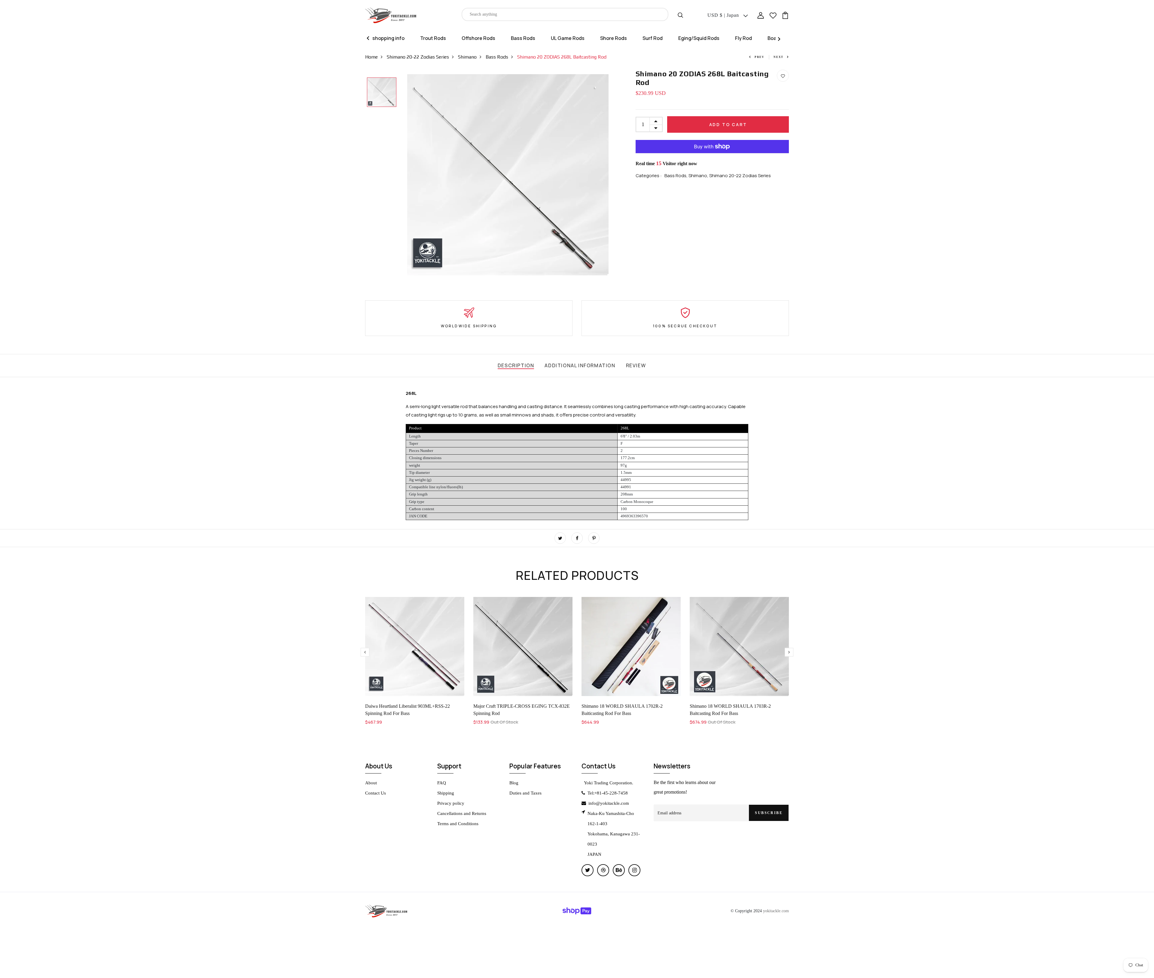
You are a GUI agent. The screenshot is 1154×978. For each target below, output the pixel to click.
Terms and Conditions (457, 823)
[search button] (680, 14)
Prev (760, 57)
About (371, 782)
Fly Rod (743, 38)
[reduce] (655, 128)
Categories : (649, 175)
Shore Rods (613, 38)
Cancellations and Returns (461, 813)
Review (636, 365)
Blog (513, 782)
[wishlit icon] (773, 14)
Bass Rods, (676, 175)
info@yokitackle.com (608, 803)
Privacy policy (450, 803)
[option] (381, 92)
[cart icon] (785, 14)
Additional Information (580, 365)
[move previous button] (789, 652)
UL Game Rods (568, 38)
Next (778, 57)
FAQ (441, 782)
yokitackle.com (776, 910)
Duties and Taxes (525, 793)
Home (371, 57)
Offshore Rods (478, 38)
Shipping (445, 793)
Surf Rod (653, 38)
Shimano (467, 57)
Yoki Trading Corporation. (608, 782)
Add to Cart (728, 124)
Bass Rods (523, 38)
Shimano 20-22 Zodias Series (418, 57)
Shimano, (698, 175)
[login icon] (760, 14)
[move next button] (365, 652)
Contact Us (375, 793)
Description (516, 365)
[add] (655, 121)
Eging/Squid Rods (698, 38)
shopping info (388, 38)
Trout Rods (433, 38)
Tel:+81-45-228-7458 (608, 793)
